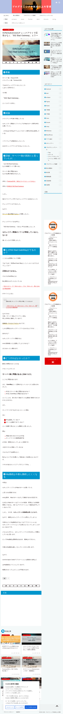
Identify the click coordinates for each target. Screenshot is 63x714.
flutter (30, 19)
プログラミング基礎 (30, 15)
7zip (54, 152)
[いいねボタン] (4, 578)
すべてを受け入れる (31, 707)
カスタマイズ (10, 707)
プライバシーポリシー (18, 23)
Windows (53, 130)
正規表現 (53, 180)
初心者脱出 (16, 15)
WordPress (53, 135)
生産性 (53, 185)
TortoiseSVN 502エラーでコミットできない (21, 181)
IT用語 (6, 19)
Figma (53, 101)
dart (38, 19)
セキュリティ (53, 143)
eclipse (14, 19)
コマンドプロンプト (54, 156)
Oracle (46, 19)
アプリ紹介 (53, 139)
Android (53, 89)
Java (22, 19)
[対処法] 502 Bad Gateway (15, 186)
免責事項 (18, 712)
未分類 (53, 172)
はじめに (6, 15)
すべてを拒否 (19, 707)
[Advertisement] (21, 611)
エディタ (54, 154)
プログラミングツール (46, 15)
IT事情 (6, 23)
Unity (54, 19)
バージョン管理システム (8, 29)
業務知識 (53, 176)
